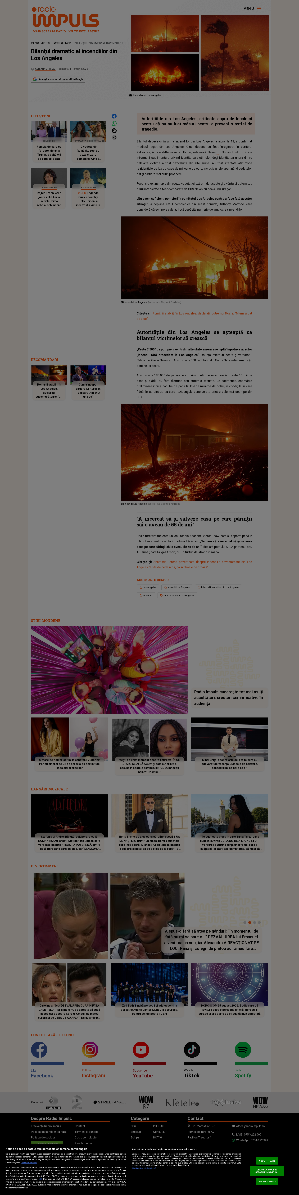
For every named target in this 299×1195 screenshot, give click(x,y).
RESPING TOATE (267, 1181)
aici (40, 1179)
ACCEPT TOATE (267, 1161)
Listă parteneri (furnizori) (144, 1168)
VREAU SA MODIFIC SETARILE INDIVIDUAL (267, 1171)
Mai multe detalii (29, 1162)
